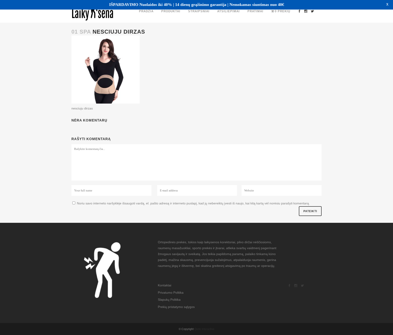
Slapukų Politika (169, 299)
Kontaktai (164, 285)
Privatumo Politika (171, 292)
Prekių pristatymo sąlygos (176, 307)
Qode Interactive (204, 329)
